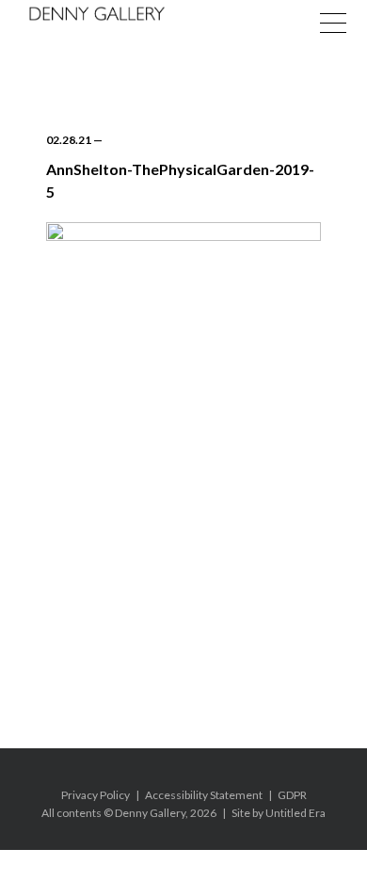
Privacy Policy (95, 795)
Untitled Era (295, 813)
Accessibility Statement (204, 795)
